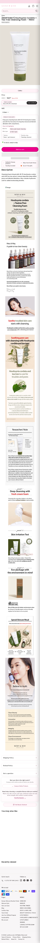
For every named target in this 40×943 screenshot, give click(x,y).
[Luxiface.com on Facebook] (24, 880)
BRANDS (22, 922)
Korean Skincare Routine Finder (10, 901)
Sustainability (5, 917)
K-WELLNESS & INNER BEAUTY (29, 917)
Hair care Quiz (5, 905)
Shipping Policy (8, 758)
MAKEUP (22, 903)
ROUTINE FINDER (25, 905)
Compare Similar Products (21, 786)
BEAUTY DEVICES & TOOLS (28, 913)
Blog (3, 908)
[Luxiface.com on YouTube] (28, 880)
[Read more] (33, 6)
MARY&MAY (6, 22)
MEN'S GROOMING (25, 908)
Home (3, 15)
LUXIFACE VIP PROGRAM (27, 924)
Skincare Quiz (5, 903)
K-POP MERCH (24, 915)
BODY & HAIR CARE (25, 910)
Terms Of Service (6, 937)
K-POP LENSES (24, 920)
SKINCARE (23, 901)
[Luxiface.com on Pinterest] (31, 880)
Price (3, 95)
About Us (13, 939)
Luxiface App (5, 910)
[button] (20, 154)
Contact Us (21, 939)
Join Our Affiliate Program (9, 915)
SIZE (3, 108)
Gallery (20, 90)
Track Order (5, 913)
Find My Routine (20, 798)
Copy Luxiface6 (32, 102)
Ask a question (8, 773)
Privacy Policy (16, 937)
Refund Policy (8, 765)
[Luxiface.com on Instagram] (21, 880)
